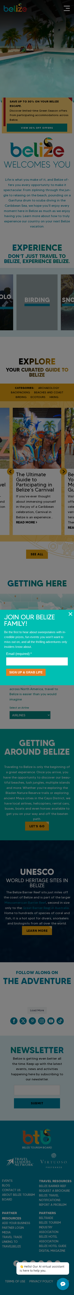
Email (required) (19, 654)
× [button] (70, 614)
